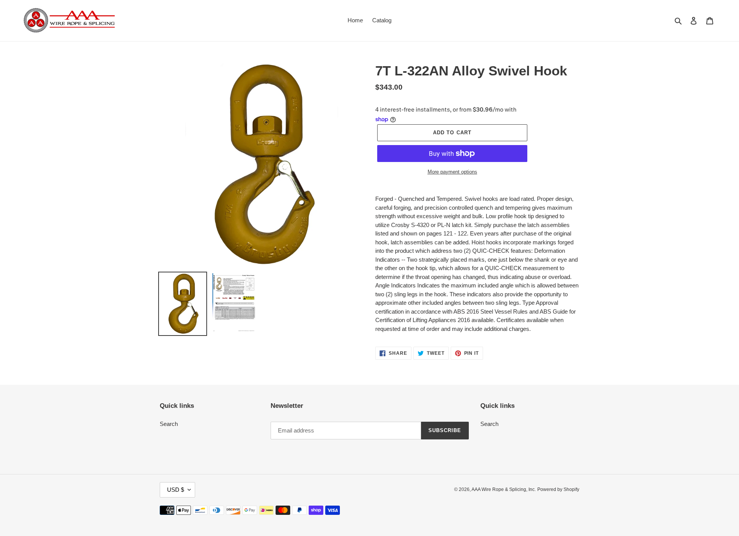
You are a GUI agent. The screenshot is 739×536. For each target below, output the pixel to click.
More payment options (452, 172)
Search (169, 424)
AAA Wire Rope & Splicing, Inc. (503, 489)
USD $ (175, 489)
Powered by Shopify (558, 489)
